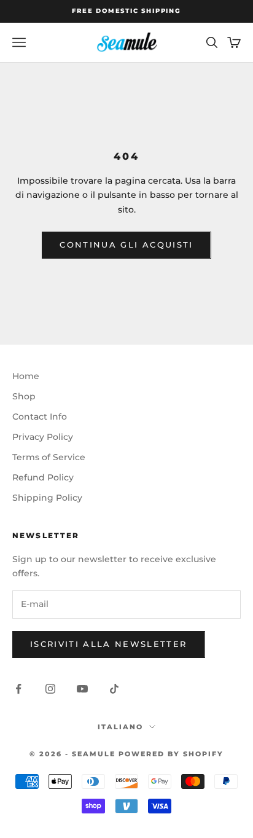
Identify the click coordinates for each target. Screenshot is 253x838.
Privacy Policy (42, 436)
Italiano (120, 726)
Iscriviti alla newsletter (108, 644)
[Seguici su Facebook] (18, 689)
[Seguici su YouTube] (82, 689)
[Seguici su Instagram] (50, 689)
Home (25, 376)
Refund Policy (43, 477)
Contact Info (39, 416)
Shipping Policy (47, 497)
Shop (24, 396)
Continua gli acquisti (126, 244)
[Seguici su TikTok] (114, 689)
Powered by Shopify (171, 754)
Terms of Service (48, 457)
